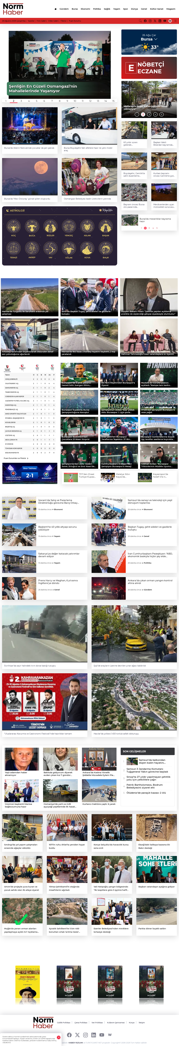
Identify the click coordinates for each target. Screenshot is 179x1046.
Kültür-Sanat (156, 9)
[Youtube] (101, 1034)
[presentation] (10, 984)
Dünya (134, 9)
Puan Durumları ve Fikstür (16, 458)
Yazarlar (31, 21)
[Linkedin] (93, 1034)
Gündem (64, 9)
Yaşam (116, 9)
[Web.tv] (170, 21)
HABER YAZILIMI (76, 1043)
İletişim (142, 1023)
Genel (144, 9)
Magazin (170, 9)
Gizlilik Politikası (63, 1023)
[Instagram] (85, 1034)
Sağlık (107, 9)
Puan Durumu (75, 21)
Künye (131, 1023)
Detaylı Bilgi (69, 1004)
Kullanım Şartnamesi (116, 1023)
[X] (77, 1034)
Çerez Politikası (81, 1023)
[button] (6, 101)
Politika (97, 9)
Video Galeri (53, 21)
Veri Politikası (97, 1023)
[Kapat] (58, 1037)
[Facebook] (69, 1034)
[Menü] (175, 20)
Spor (125, 9)
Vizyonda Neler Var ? (28, 953)
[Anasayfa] (55, 9)
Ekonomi (85, 9)
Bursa (75, 9)
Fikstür (63, 21)
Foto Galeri (41, 21)
